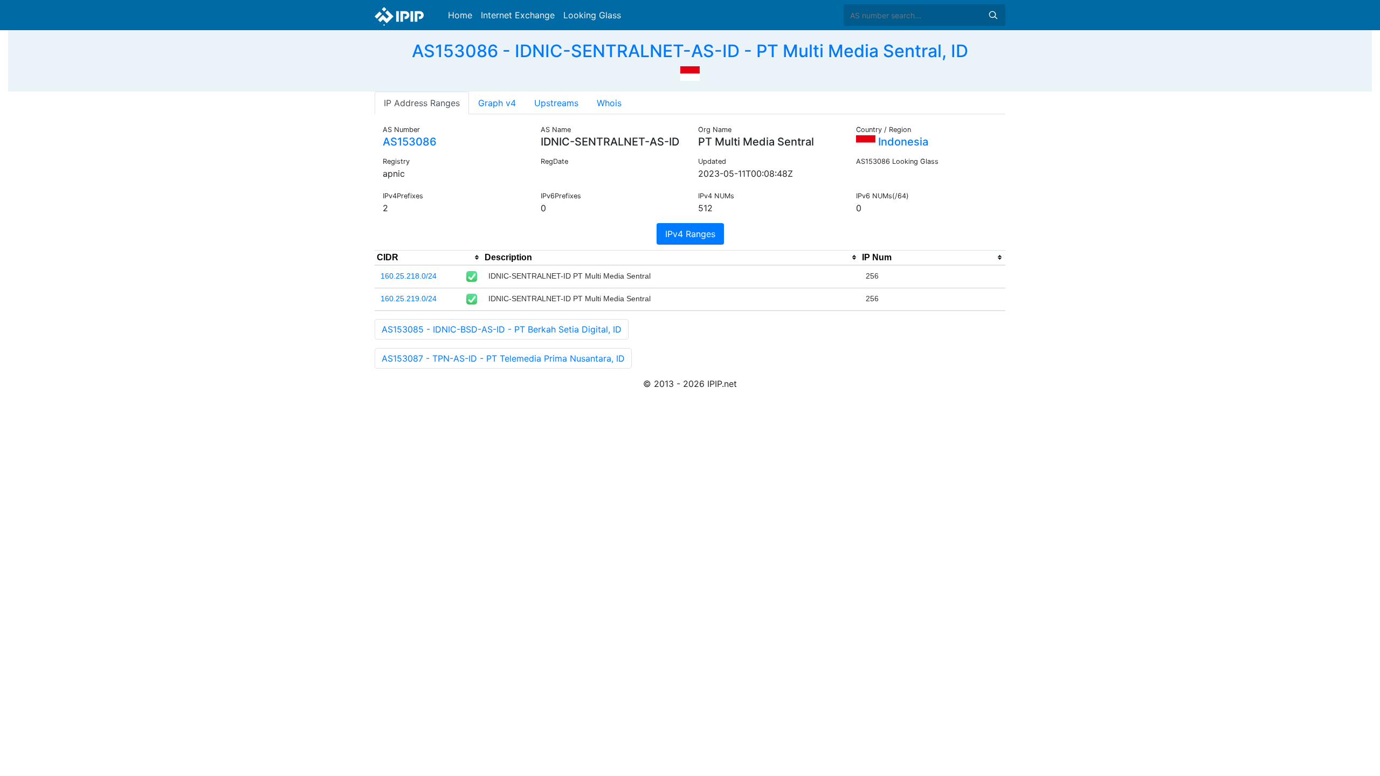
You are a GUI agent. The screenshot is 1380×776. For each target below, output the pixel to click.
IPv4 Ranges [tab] (690, 233)
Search (993, 15)
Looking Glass (592, 15)
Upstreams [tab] (556, 103)
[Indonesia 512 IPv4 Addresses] (690, 72)
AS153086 (410, 141)
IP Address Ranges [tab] (422, 103)
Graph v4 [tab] (497, 103)
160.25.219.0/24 (409, 298)
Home (460, 15)
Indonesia (901, 141)
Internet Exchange (518, 15)
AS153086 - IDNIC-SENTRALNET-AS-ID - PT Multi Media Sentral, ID (690, 50)
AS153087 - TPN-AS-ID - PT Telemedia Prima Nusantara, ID (503, 358)
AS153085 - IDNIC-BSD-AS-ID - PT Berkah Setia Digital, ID (502, 329)
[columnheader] (428, 257)
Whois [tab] (609, 103)
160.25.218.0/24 (409, 276)
